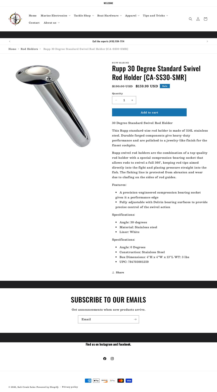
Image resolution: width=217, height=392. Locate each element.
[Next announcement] (207, 41)
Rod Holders (29, 49)
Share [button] (120, 272)
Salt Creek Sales (26, 387)
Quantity (117, 93)
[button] (55, 15)
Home (12, 49)
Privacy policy (70, 386)
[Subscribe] (135, 319)
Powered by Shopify (47, 387)
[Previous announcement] (9, 41)
